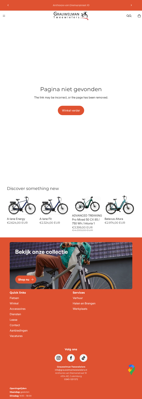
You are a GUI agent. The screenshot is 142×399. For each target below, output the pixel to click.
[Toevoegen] (32, 210)
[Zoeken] (128, 16)
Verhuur (78, 298)
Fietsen (14, 298)
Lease (13, 319)
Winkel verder (71, 110)
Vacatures (16, 336)
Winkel (14, 303)
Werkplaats (80, 308)
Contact (15, 325)
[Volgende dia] (131, 5)
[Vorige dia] (8, 5)
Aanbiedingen (19, 330)
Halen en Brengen (84, 303)
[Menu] (4, 16)
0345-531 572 (71, 379)
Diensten (15, 314)
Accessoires (17, 308)
